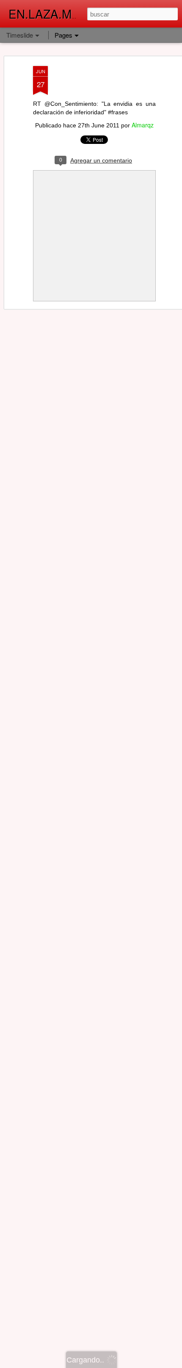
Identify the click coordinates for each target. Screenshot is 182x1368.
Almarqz (143, 125)
